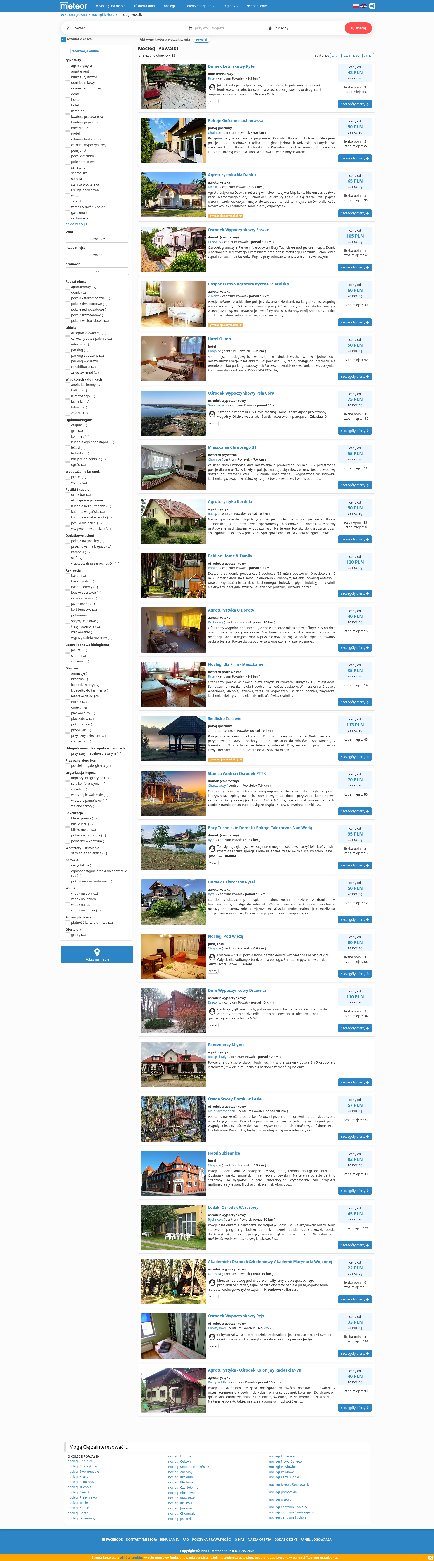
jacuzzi (79, 650)
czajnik (79, 425)
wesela (79, 789)
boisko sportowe (86, 592)
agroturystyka (81, 66)
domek (76, 94)
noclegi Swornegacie (83, 1471)
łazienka (80, 401)
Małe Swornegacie (222, 1111)
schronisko (79, 173)
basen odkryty (84, 587)
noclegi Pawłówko (282, 1466)
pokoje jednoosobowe (90, 309)
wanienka (81, 741)
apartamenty (83, 287)
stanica (76, 179)
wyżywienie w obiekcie (91, 528)
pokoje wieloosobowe (90, 320)
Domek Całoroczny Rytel (231, 882)
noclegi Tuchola (79, 1487)
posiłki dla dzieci (86, 523)
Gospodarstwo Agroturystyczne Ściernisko (248, 284)
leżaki (78, 447)
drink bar (81, 494)
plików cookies (131, 1557)
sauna (78, 655)
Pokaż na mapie (97, 959)
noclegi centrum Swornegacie (291, 1512)
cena (69, 231)
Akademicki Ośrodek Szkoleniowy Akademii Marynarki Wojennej (270, 1261)
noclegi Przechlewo (82, 1497)
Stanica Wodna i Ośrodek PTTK (237, 773)
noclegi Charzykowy (82, 1466)
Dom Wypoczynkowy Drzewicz (237, 990)
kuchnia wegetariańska (91, 517)
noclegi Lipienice (282, 1456)
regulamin (169, 1539)
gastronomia (80, 212)
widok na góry (84, 893)
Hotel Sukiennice (224, 1153)
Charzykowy (217, 785)
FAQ (185, 1539)
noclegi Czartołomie (183, 1487)
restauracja (79, 218)
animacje (80, 673)
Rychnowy (215, 622)
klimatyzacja (83, 396)
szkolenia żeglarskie (89, 853)
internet (80, 344)
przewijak (81, 730)
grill (77, 431)
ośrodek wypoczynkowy (88, 145)
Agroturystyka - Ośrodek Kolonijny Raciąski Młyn (254, 1370)
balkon (79, 390)
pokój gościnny (82, 156)
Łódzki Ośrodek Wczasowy (233, 1207)
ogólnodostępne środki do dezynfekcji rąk (100, 873)
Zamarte (214, 730)
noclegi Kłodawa (180, 1482)
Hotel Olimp (219, 338)
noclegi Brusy (78, 1476)
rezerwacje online (85, 51)
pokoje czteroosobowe (90, 298)
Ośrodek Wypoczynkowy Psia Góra (241, 393)
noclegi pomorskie (283, 1492)
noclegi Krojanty (180, 1477)
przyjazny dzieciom (88, 735)
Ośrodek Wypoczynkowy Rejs (236, 1315)
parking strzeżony (87, 355)
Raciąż (213, 513)
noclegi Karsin (78, 1508)
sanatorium (80, 167)
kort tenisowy (84, 609)
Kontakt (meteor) (141, 1539)
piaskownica (83, 713)
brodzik (79, 679)
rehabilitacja (83, 367)
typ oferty (73, 60)
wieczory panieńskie (89, 800)
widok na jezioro (86, 899)
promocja (73, 264)
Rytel (211, 78)
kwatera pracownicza (87, 116)
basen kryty (82, 581)
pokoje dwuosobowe (89, 303)
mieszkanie (79, 128)
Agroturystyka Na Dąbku (232, 174)
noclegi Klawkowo (181, 1498)
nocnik (79, 701)
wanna (79, 482)
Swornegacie (217, 405)
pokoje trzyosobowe (88, 315)
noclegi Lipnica (179, 1456)
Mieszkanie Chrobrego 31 (232, 447)
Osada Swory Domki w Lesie (235, 1099)
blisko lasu (82, 824)
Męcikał (213, 187)
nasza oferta (259, 1539)
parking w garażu (87, 361)
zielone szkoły (84, 806)
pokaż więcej (76, 224)
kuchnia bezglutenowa (91, 506)
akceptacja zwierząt (88, 333)
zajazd (76, 201)
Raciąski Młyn (218, 1057)
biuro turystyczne (84, 77)
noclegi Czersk (79, 1492)
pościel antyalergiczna (91, 765)
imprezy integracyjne (90, 778)
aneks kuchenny (86, 384)
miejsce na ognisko (88, 459)
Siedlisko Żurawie (224, 718)
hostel (75, 99)
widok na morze (86, 910)
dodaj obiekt (285, 1539)
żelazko (79, 413)
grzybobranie (84, 598)
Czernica (214, 1273)
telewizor (80, 407)
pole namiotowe (83, 162)
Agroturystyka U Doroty (231, 610)
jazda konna (83, 604)
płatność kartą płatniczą (92, 922)
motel (75, 133)
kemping (78, 111)
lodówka (80, 453)
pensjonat (78, 150)
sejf (76, 558)
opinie (367, 55)
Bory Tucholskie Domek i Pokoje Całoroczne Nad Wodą (260, 827)
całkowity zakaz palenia (91, 338)
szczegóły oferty (353, 104)
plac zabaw (82, 718)
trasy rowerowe (85, 626)
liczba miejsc (75, 247)
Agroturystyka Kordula (230, 501)
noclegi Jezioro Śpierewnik (289, 1484)
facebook (114, 1539)
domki (78, 292)
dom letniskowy (83, 82)
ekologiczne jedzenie (89, 500)
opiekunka (81, 707)
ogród (78, 464)
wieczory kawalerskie (89, 795)
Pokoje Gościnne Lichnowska (235, 120)
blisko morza (83, 829)
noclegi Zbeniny (180, 1472)
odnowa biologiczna (86, 139)
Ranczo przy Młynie (226, 1044)
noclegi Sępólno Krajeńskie (188, 1466)
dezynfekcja (82, 865)
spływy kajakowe (86, 621)
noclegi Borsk (78, 1513)
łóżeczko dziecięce (87, 696)
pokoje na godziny (87, 541)
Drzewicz (215, 242)
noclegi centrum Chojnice (288, 1507)
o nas (240, 1539)
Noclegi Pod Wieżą (225, 936)
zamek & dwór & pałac (88, 207)
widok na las (83, 904)
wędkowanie (83, 632)
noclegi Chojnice (80, 1461)
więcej (213, 101)
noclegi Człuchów (81, 1482)
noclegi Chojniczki (182, 1513)
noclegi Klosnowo (181, 1492)
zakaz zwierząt (85, 372)
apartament (80, 71)
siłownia (80, 661)
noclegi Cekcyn (179, 1461)
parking (79, 350)
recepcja (80, 552)
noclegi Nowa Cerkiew (285, 1461)
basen (78, 575)
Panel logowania (316, 1539)
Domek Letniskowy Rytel (232, 66)
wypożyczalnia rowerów (91, 638)
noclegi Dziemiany (81, 1518)
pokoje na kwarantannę (91, 881)
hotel (75, 105)
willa (74, 195)
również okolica (79, 39)
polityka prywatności (211, 1539)
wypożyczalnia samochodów (95, 563)
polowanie (81, 615)
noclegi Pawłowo (281, 1472)
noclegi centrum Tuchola (288, 1517)
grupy (78, 934)
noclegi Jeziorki (179, 1518)
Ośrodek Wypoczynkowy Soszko (238, 229)
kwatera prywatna (84, 122)
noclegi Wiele (78, 1502)
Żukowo (213, 296)
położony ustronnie (88, 835)
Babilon (213, 568)
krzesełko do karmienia (91, 690)
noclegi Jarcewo (180, 1508)
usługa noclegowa (85, 190)
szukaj (361, 28)
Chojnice (214, 132)
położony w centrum (89, 841)
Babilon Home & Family (230, 555)
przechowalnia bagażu (91, 546)
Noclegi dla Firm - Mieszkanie (235, 664)
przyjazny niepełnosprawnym (96, 753)
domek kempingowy (86, 88)
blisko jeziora (84, 818)
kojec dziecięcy (85, 685)
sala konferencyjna (88, 783)
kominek (80, 436)
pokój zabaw (83, 724)
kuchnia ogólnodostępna (92, 442)
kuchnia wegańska (88, 511)
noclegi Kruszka (180, 1503)
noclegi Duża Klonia (284, 1477)
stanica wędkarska (85, 184)
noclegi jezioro (280, 1499)
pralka (78, 477)
